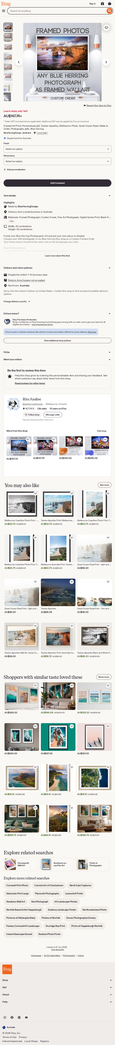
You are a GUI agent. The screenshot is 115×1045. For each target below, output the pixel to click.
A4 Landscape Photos (67, 902)
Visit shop (101, 431)
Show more (103, 677)
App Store (12, 1011)
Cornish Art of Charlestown (50, 886)
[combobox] (56, 10)
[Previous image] (18, 62)
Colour (81, 955)
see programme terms (42, 324)
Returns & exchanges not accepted (26, 280)
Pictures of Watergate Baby (22, 919)
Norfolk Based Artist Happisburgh (25, 910)
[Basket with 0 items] (109, 3)
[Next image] (106, 62)
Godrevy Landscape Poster (63, 910)
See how (92, 332)
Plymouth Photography (48, 894)
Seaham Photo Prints (50, 935)
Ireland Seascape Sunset (20, 935)
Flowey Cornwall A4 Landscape (24, 927)
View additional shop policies (57, 340)
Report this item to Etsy (98, 105)
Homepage (36, 955)
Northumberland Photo (96, 910)
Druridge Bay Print (57, 927)
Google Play (35, 1011)
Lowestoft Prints (75, 894)
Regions (44, 1041)
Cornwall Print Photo (18, 886)
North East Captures (82, 886)
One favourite (57, 949)
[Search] (109, 10)
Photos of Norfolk (52, 919)
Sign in (92, 3)
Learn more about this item (57, 255)
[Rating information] (24, 408)
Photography (69, 955)
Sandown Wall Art (17, 902)
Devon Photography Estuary (82, 919)
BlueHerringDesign (12, 133)
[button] (52, 414)
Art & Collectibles (52, 955)
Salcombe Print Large (18, 894)
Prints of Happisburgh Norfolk (88, 927)
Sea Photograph (41, 902)
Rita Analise (32, 399)
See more (104, 485)
